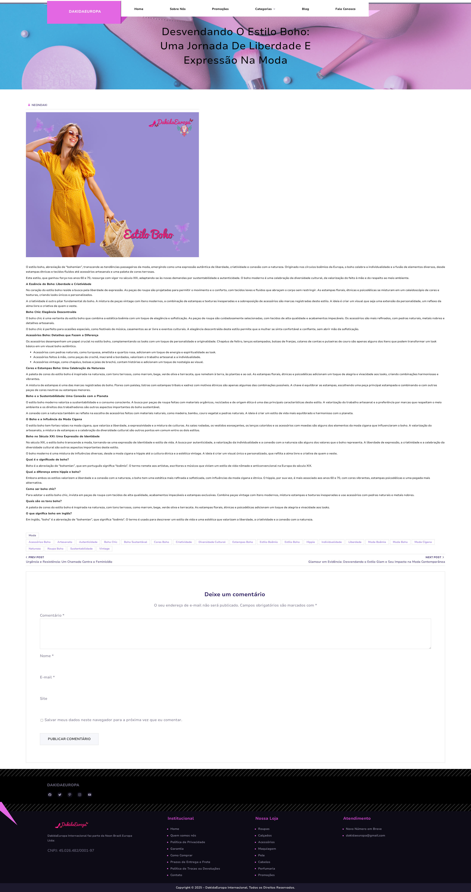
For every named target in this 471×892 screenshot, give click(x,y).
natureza (35, 548)
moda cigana (423, 542)
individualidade (332, 542)
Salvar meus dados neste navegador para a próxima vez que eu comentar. (113, 719)
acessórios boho (40, 542)
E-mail (47, 677)
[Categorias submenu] (274, 9)
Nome (47, 655)
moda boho (400, 542)
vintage (104, 548)
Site (43, 698)
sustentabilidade (81, 548)
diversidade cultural (212, 542)
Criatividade (184, 542)
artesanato (64, 542)
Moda (32, 535)
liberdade (354, 542)
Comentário (52, 615)
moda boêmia (377, 542)
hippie (311, 542)
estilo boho (292, 542)
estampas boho (242, 542)
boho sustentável (135, 542)
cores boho (161, 542)
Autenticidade (88, 542)
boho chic (110, 542)
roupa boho (55, 548)
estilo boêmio (269, 542)
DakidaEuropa (85, 11)
